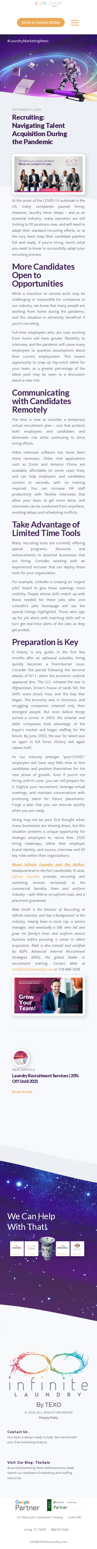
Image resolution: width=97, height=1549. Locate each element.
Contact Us (17, 1432)
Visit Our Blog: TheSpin (28, 1462)
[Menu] (74, 23)
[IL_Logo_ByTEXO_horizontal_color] (48, 7)
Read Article (22, 1091)
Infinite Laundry (26, 876)
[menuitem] (74, 23)
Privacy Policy (48, 1417)
